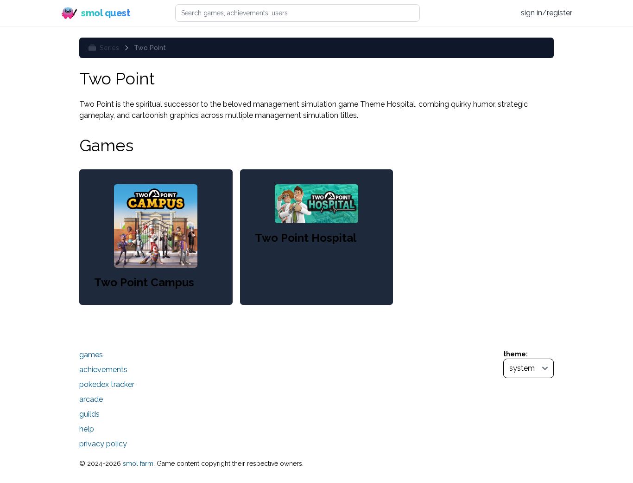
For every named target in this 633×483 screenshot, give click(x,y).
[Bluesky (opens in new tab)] (486, 12)
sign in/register (546, 12)
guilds (89, 414)
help (86, 429)
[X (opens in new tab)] (469, 13)
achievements (103, 369)
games (91, 354)
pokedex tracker (106, 384)
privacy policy (103, 443)
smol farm (138, 463)
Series (109, 48)
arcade (91, 399)
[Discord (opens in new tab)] (504, 13)
